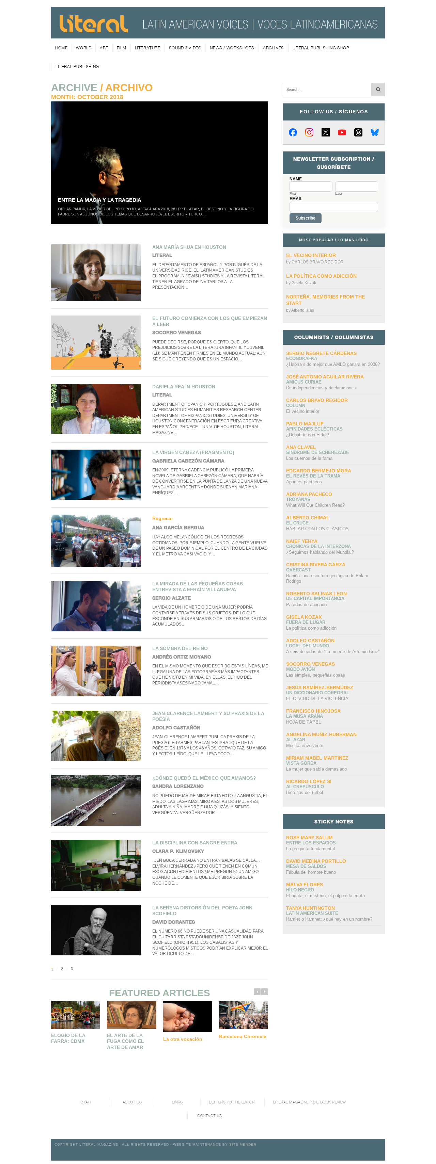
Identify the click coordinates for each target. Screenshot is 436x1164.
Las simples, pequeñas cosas (315, 675)
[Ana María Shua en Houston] (98, 273)
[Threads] (358, 132)
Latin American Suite (312, 913)
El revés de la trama (313, 476)
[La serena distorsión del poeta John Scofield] (98, 930)
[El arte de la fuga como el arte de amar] (131, 1015)
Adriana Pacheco (309, 494)
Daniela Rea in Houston (183, 386)
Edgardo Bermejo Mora (318, 470)
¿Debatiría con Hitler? (307, 434)
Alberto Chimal (307, 517)
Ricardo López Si (308, 781)
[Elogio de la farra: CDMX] (75, 1015)
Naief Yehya (301, 541)
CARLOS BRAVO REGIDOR (318, 262)
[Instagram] (309, 132)
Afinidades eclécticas (314, 429)
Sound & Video (185, 47)
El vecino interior (311, 255)
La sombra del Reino (180, 648)
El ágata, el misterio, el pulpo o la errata (325, 895)
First (293, 193)
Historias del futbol (304, 792)
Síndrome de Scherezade (317, 452)
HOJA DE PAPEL (303, 722)
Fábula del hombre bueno (311, 872)
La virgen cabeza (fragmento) (193, 452)
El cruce (297, 523)
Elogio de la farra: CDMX (68, 1038)
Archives (273, 47)
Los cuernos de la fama (309, 458)
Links (177, 1102)
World (83, 47)
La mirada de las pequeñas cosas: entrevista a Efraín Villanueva (198, 587)
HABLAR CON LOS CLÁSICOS (317, 528)
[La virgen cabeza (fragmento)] (98, 475)
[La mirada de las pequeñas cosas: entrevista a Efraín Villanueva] (98, 606)
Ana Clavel (301, 447)
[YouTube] (342, 132)
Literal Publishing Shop (321, 47)
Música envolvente (304, 745)
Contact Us (209, 1116)
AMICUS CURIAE (304, 382)
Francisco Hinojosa (313, 711)
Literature (147, 47)
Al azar (295, 739)
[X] (326, 132)
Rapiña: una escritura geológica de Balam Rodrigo (327, 578)
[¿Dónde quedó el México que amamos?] (98, 800)
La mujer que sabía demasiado (316, 769)
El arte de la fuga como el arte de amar (125, 1041)
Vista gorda (301, 763)
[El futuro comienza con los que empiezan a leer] (98, 342)
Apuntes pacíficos (304, 481)
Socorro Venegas (310, 664)
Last (338, 193)
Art (104, 47)
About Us (132, 1102)
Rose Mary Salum (309, 837)
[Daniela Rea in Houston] (98, 409)
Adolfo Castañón (310, 640)
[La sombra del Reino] (98, 671)
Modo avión (300, 669)
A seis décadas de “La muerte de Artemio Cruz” (332, 651)
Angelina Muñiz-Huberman (321, 734)
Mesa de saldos (306, 866)
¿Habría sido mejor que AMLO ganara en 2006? (333, 364)
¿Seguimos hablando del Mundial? (320, 552)
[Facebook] (293, 132)
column (295, 405)
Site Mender (242, 1144)
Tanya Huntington (310, 908)
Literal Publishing (77, 66)
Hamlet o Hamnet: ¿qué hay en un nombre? (329, 919)
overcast (298, 569)
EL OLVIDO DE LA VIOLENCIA (317, 698)
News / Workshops (232, 47)
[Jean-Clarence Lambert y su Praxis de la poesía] (98, 736)
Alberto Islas (302, 310)
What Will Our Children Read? (315, 505)
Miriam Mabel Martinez (317, 758)
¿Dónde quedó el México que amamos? (204, 778)
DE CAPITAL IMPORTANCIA (315, 598)
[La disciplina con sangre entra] (98, 865)
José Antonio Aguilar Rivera (325, 376)
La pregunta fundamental (310, 848)
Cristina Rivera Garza (315, 564)
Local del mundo (307, 645)
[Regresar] (98, 541)
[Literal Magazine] (94, 30)
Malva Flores (304, 884)
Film (121, 47)
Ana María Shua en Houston (189, 247)
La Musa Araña (304, 716)
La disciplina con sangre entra (194, 842)
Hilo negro (300, 889)
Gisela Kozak (304, 282)
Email (296, 199)
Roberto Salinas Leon (316, 593)
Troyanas (298, 499)
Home (61, 47)
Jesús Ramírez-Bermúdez (319, 687)
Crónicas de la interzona (318, 546)
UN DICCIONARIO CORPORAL (317, 692)
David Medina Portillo (316, 861)
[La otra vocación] (187, 1016)
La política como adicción (321, 276)
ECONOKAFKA (301, 358)
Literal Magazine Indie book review (309, 1102)
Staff (87, 1102)
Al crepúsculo (305, 786)
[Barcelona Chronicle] (243, 1015)
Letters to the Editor (232, 1102)
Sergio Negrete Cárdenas (321, 353)
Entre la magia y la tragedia (99, 200)
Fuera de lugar (305, 622)
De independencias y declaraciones (321, 387)
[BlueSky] (375, 132)
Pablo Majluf (305, 423)
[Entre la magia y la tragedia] (159, 162)
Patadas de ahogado (306, 604)
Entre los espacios (311, 842)
